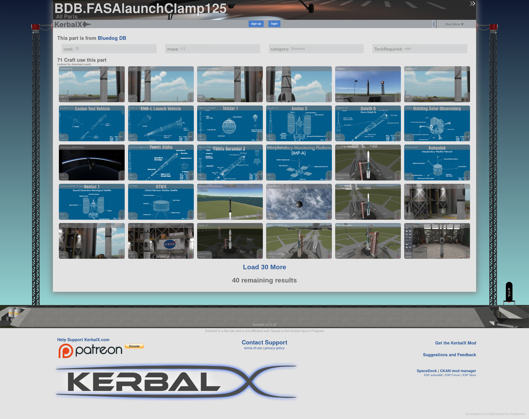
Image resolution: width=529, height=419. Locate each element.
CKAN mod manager (458, 370)
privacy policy (274, 348)
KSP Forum (452, 375)
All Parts (66, 16)
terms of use (253, 348)
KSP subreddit (433, 375)
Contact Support (264, 342)
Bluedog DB (112, 37)
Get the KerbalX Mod (455, 343)
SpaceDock (427, 370)
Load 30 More (264, 267)
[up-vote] (122, 96)
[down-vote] (122, 100)
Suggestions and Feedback (449, 354)
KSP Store (469, 375)
